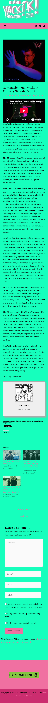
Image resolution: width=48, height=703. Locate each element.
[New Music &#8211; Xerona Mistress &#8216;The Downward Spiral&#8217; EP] (12, 481)
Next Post (24, 516)
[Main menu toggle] (4, 26)
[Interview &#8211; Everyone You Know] (12, 455)
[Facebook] (40, 26)
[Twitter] (44, 26)
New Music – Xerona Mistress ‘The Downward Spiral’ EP (11, 489)
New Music (26, 95)
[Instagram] (36, 26)
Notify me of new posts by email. (21, 623)
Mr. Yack (24, 405)
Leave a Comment (11, 95)
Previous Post (24, 509)
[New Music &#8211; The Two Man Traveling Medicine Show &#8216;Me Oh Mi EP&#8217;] (31, 455)
